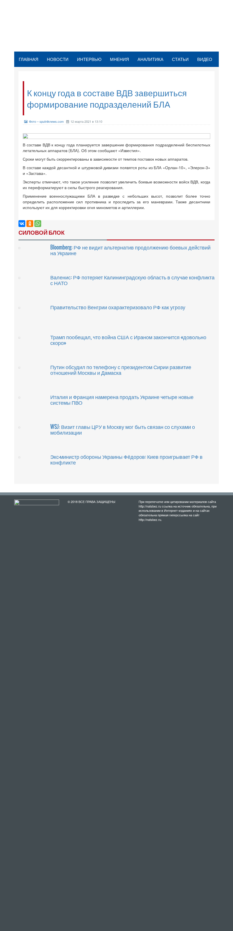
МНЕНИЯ (119, 59)
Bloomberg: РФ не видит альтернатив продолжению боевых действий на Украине (130, 250)
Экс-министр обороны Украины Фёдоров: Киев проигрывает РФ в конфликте (126, 459)
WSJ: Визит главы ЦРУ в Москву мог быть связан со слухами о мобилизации (122, 429)
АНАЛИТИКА (150, 59)
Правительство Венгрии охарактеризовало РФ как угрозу (117, 307)
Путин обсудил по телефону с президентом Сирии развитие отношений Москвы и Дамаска (120, 369)
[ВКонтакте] (21, 223)
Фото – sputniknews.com (46, 121)
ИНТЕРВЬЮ (89, 59)
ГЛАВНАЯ (28, 59)
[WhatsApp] (37, 223)
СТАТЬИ (180, 59)
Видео (204, 59)
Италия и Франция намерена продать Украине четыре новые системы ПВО (122, 399)
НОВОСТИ (57, 59)
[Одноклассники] (29, 223)
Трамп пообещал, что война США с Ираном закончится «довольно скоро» (128, 339)
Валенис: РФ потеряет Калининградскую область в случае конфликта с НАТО (132, 280)
